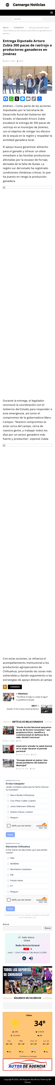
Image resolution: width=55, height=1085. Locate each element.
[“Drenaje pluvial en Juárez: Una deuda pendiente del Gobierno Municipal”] (8, 763)
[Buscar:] (27, 19)
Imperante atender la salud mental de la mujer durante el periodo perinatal (34, 748)
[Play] (24, 958)
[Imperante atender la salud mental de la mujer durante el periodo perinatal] (8, 749)
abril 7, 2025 (10, 61)
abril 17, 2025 (10, 741)
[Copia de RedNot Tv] (27, 992)
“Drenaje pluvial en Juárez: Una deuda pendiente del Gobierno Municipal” (31, 763)
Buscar (6, 924)
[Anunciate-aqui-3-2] (27, 1069)
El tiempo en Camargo (28, 1056)
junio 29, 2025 (23, 768)
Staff (21, 61)
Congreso (15, 687)
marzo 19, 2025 (23, 754)
